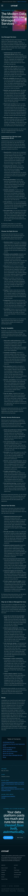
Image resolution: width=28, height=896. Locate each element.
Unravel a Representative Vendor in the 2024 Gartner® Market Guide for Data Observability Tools (12, 784)
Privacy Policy (13, 891)
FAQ (15, 868)
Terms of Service (5, 891)
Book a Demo (20, 837)
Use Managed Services (8, 742)
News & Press (4, 879)
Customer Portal (17, 872)
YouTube (11, 886)
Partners (3, 874)
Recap (4, 757)
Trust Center (16, 870)
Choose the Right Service (9, 747)
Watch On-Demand (21, 1)
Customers (3, 870)
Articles (3, 798)
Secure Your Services (8, 753)
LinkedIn (3, 886)
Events (2, 876)
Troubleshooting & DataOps (8, 796)
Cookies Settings (21, 891)
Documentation (17, 874)
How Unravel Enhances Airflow (9, 787)
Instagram (16, 886)
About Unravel (4, 868)
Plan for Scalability (7, 749)
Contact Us (16, 876)
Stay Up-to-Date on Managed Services (12, 755)
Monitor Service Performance (10, 751)
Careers (3, 872)
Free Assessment (8, 837)
